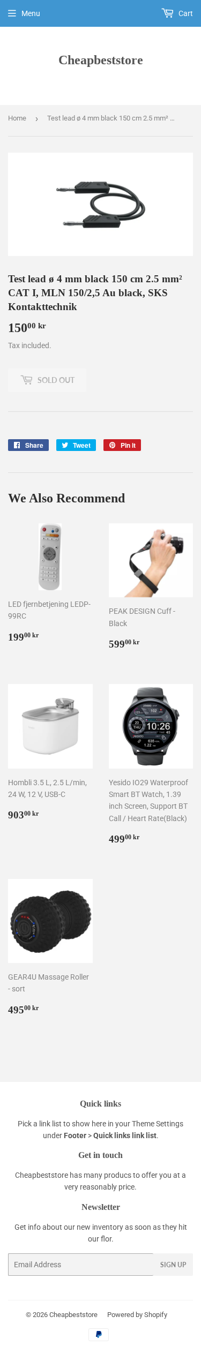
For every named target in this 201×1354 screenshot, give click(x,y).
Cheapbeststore (100, 59)
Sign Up (173, 1265)
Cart (185, 13)
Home (17, 118)
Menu (30, 13)
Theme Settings (157, 1123)
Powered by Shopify (137, 1315)
